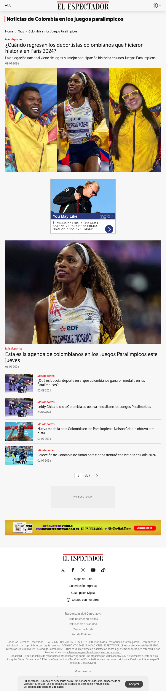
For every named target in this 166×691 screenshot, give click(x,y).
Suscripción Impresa (83, 586)
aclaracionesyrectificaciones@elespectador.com (94, 652)
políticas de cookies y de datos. (46, 686)
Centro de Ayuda (83, 629)
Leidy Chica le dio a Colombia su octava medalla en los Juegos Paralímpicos (94, 407)
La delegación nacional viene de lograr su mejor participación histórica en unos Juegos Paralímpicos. (80, 58)
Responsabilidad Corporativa (83, 613)
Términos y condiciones (83, 618)
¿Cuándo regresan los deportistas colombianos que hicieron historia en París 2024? (74, 48)
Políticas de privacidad (83, 624)
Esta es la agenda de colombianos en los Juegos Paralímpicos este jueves (81, 357)
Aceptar (134, 684)
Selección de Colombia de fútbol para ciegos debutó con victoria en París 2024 (96, 455)
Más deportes (13, 39)
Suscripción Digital (83, 593)
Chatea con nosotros (85, 600)
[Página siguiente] (97, 477)
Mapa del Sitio (83, 579)
